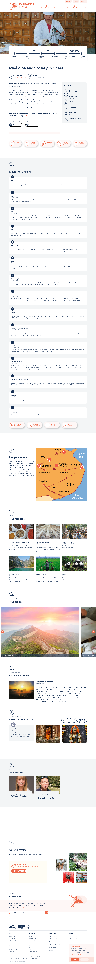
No (84, 959)
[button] (2, 632)
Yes (75, 959)
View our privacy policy (77, 954)
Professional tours (13, 940)
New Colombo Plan (81, 6)
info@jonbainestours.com (74, 938)
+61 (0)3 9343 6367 (53, 936)
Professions (52, 6)
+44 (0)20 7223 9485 (73, 936)
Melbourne (53, 933)
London (72, 933)
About (68, 1)
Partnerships (32, 940)
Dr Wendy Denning (20, 77)
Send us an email (21, 864)
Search (83, 1)
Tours (43, 6)
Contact (76, 1)
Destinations (61, 6)
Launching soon (12, 938)
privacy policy (24, 907)
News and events (33, 938)
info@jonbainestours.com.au (55, 938)
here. (25, 115)
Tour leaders (70, 6)
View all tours (12, 936)
